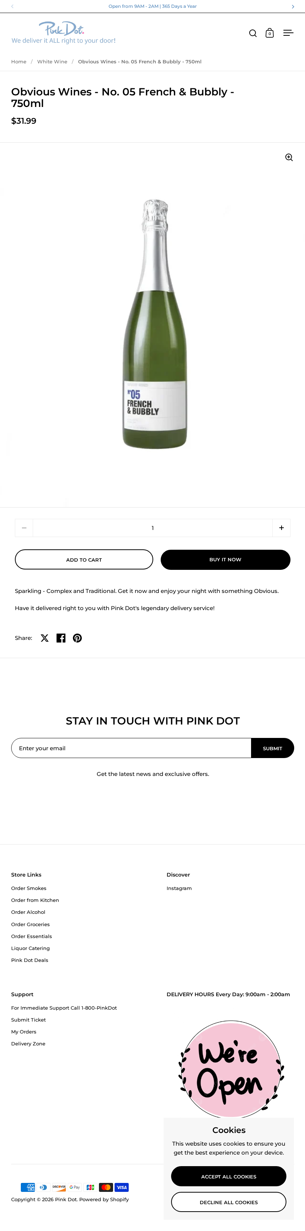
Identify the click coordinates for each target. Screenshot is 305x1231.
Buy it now (225, 559)
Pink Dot (66, 1199)
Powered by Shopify (104, 1199)
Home (18, 61)
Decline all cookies (229, 1202)
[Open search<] (253, 33)
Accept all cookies (228, 1177)
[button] (281, 528)
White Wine (52, 61)
